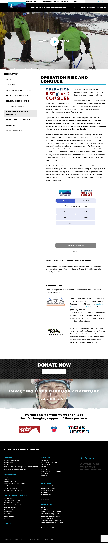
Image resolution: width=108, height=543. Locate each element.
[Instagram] (94, 1)
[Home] (17, 6)
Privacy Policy (18, 539)
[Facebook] (89, 1)
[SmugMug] (103, 1)
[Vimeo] (98, 1)
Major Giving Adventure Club (55, 1)
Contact (77, 1)
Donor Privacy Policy (33, 539)
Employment (48, 539)
